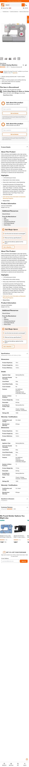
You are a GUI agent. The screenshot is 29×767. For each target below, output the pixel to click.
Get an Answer (14, 113)
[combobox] (13, 4)
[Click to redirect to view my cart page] (26, 5)
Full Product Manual (9, 223)
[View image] (1, 58)
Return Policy (6, 200)
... (0, 11)
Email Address (5, 558)
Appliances (6, 11)
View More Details (6, 83)
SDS (5, 218)
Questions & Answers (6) (16, 67)
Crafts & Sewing (14, 11)
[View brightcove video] (18, 58)
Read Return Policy (8, 95)
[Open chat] (28, 19)
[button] (14, 147)
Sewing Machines (24, 11)
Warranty (6, 219)
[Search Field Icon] (23, 4)
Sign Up (24, 561)
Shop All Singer (6, 213)
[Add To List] (23, 65)
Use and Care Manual (9, 221)
